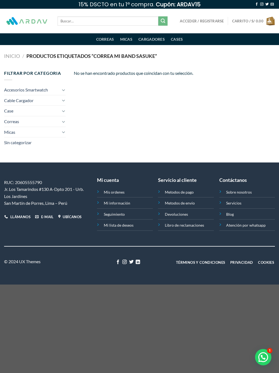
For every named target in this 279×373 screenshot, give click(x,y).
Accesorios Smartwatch (26, 89)
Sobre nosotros (239, 192)
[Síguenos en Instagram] (261, 4)
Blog (230, 214)
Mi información (117, 203)
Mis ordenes (114, 192)
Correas (105, 39)
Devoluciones (176, 214)
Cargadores (151, 39)
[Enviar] (163, 21)
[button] (263, 357)
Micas (126, 39)
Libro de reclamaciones (184, 225)
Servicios (233, 203)
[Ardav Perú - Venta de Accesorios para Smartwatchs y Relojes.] (26, 21)
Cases (177, 39)
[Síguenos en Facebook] (256, 4)
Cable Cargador (19, 100)
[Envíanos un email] (272, 4)
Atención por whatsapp (246, 225)
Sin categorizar (18, 142)
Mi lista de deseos (119, 225)
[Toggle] (63, 90)
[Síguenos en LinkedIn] (138, 262)
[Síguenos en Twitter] (267, 4)
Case (8, 110)
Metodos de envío (180, 203)
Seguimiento (114, 214)
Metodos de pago (179, 192)
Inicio (12, 56)
